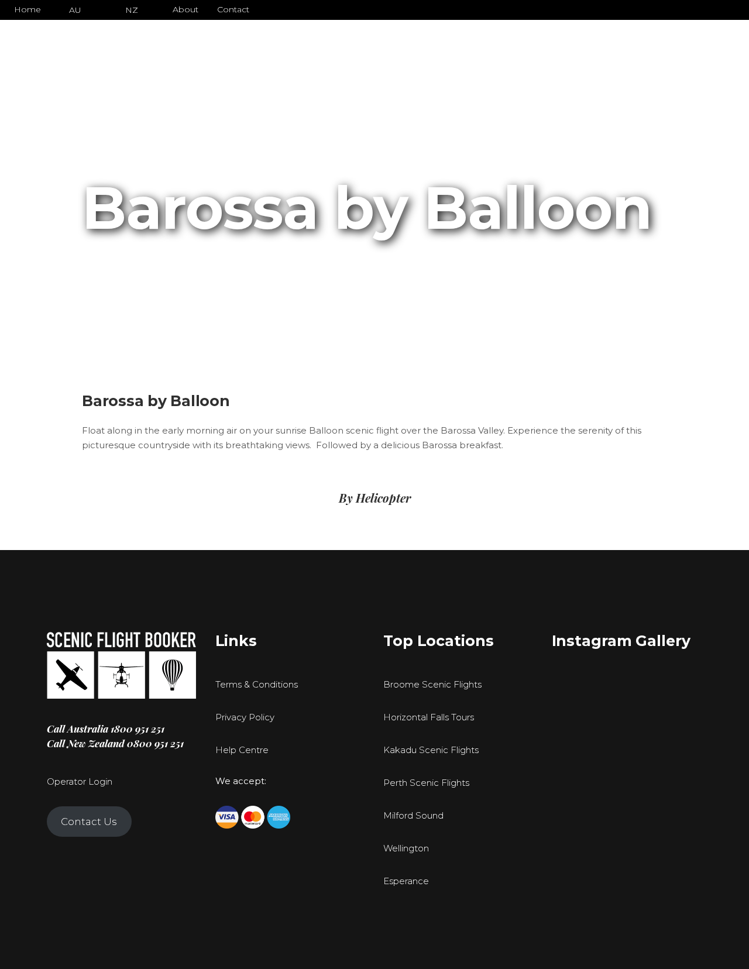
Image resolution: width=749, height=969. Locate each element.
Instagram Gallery (621, 641)
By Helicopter (375, 498)
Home (27, 9)
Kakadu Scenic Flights (431, 749)
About (185, 9)
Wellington (406, 848)
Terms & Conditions (256, 684)
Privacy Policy (244, 717)
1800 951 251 (137, 728)
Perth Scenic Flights (426, 782)
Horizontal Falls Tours (428, 717)
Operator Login (79, 781)
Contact (233, 9)
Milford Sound (413, 815)
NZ (131, 10)
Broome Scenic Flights (432, 684)
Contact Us (89, 821)
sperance (409, 880)
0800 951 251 (155, 743)
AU (75, 10)
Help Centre (242, 749)
